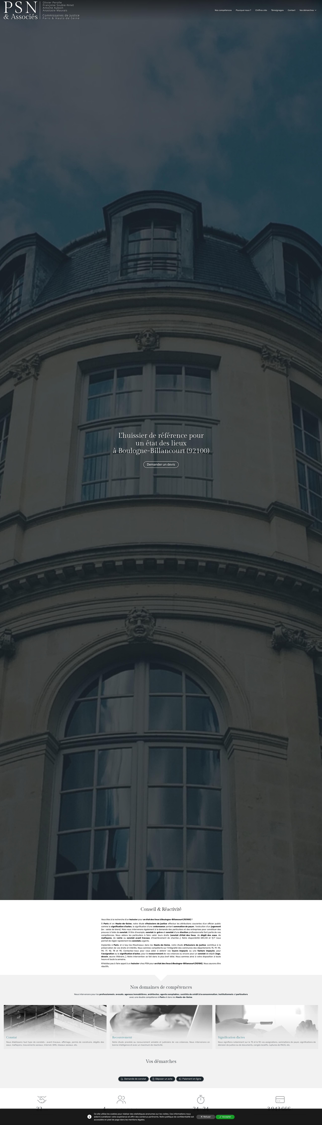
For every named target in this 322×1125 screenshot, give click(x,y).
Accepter (226, 1117)
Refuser (207, 1117)
